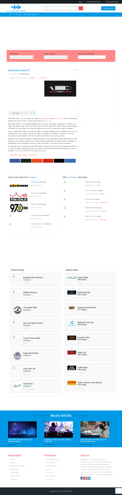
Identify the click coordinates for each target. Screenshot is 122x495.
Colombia (102, 194)
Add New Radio (108, 8)
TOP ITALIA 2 (13, 479)
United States (104, 202)
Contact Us (49, 472)
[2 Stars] (11, 74)
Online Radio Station (112, 2)
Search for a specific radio (86, 54)
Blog (79, 2)
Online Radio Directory (93, 2)
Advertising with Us (51, 466)
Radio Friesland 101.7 (37, 224)
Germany (103, 211)
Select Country (14, 54)
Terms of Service (51, 476)
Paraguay (18, 14)
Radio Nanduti (35, 182)
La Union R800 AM (37, 215)
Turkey (98, 185)
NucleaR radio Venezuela (17, 466)
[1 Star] (9, 74)
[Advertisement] (61, 33)
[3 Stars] (13, 74)
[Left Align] (81, 8)
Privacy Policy (50, 479)
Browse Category (49, 54)
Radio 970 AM (35, 204)
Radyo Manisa (89, 182)
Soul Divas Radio (15, 476)
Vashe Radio (89, 199)
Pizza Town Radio (90, 190)
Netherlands (102, 219)
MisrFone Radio (14, 469)
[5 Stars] (17, 74)
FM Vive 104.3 (35, 193)
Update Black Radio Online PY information (23, 155)
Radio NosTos (89, 216)
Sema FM (12, 459)
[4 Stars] (15, 74)
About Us (48, 469)
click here (49, 121)
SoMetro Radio (14, 472)
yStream (12, 462)
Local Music (43, 78)
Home (10, 14)
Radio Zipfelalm (90, 208)
